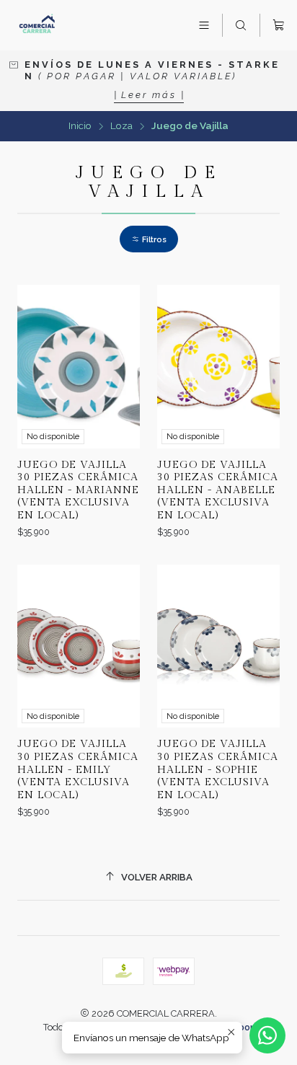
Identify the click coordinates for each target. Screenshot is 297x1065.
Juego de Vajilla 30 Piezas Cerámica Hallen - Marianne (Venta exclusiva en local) (78, 490)
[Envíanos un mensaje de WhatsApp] (267, 1035)
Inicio (80, 126)
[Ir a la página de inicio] (37, 25)
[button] (149, 239)
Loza (121, 126)
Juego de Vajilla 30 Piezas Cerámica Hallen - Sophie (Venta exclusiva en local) (217, 769)
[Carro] (278, 25)
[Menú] (204, 25)
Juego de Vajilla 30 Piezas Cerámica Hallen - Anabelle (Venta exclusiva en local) (217, 490)
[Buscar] (240, 25)
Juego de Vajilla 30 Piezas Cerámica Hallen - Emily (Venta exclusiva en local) (77, 769)
